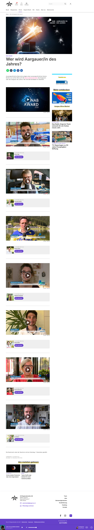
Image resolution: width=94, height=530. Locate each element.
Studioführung (63, 502)
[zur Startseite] (9, 3)
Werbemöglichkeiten (61, 500)
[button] (27, 4)
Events (37, 9)
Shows (20, 9)
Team (65, 496)
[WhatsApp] (7, 70)
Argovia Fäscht (27, 9)
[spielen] (22, 527)
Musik (7, 9)
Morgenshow (14, 9)
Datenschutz (24, 522)
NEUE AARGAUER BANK (31, 78)
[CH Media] (62, 522)
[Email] (14, 70)
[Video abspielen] (28, 99)
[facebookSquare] (60, 515)
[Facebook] (18, 70)
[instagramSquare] (65, 515)
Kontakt (65, 507)
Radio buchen (50, 9)
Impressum (30, 522)
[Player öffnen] (91, 527)
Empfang (64, 505)
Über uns (43, 9)
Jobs (65, 498)
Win (33, 9)
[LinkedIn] (21, 70)
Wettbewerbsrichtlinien (39, 522)
